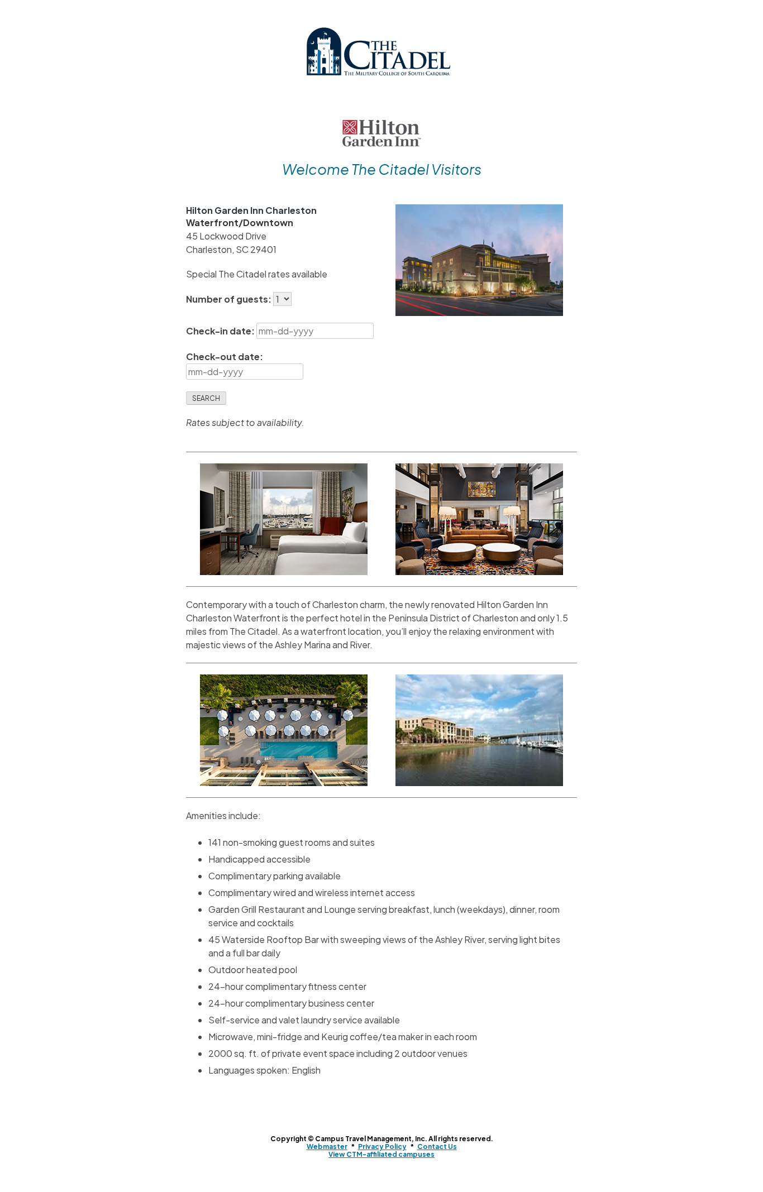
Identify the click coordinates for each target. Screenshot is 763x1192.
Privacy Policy (382, 1146)
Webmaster (327, 1146)
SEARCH (206, 398)
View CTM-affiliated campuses (381, 1154)
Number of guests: (229, 299)
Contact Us (437, 1146)
